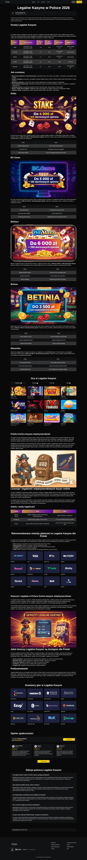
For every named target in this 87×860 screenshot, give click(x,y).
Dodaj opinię (69, 739)
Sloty (67, 382)
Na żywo (34, 382)
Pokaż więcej (43, 761)
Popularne (17, 382)
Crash (51, 382)
